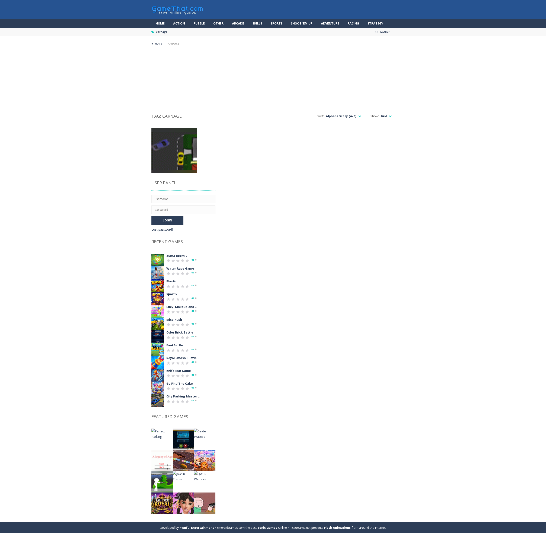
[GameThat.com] (177, 9)
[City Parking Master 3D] (157, 400)
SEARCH (385, 32)
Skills (257, 23)
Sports (276, 23)
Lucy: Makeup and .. (181, 307)
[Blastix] (157, 285)
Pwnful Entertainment (197, 528)
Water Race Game (180, 268)
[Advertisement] (273, 79)
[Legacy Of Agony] (162, 460)
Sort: (320, 116)
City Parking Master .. (183, 396)
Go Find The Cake (179, 383)
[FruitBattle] (157, 349)
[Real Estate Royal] (162, 503)
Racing (353, 23)
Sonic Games (267, 528)
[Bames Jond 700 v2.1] (162, 482)
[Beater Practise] (204, 434)
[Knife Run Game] (157, 375)
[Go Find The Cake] (157, 388)
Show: (374, 116)
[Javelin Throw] (183, 476)
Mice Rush (174, 320)
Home (160, 23)
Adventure (330, 23)
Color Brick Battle (179, 332)
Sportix (171, 294)
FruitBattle (174, 345)
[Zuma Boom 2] (157, 260)
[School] (204, 503)
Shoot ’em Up (301, 23)
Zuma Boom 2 (176, 256)
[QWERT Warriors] (204, 476)
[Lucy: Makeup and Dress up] (157, 311)
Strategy (375, 23)
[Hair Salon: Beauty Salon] (183, 503)
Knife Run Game (178, 371)
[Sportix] (157, 298)
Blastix (171, 281)
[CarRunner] (183, 460)
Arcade (238, 23)
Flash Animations (337, 528)
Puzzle (199, 23)
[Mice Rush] (157, 324)
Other (218, 23)
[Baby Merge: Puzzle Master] (204, 460)
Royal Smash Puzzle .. (182, 358)
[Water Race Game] (157, 272)
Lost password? (162, 229)
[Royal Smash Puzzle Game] (157, 362)
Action (179, 23)
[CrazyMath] (183, 439)
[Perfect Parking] (162, 434)
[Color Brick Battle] (157, 336)
